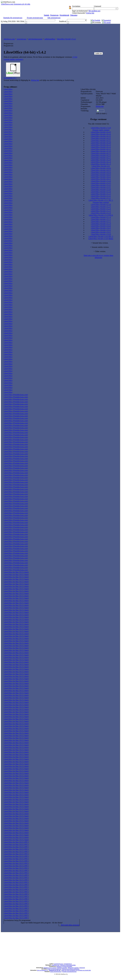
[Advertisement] (60, 30)
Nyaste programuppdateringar (54, 969)
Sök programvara (54, 18)
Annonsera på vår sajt (54, 970)
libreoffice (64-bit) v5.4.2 (66, 39)
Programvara (54, 15)
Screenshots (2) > (10, 78)
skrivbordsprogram (35, 39)
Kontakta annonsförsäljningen (69, 971)
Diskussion (73, 15)
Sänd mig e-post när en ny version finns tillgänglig (98, 256)
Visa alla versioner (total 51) (98, 124)
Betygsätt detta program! (70, 925)
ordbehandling (49, 39)
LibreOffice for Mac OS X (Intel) (16, 572)
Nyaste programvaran (35, 18)
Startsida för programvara (12, 18)
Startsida (46, 15)
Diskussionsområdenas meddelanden (70, 969)
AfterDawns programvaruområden (64, 966)
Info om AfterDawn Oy (42, 970)
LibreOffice (8, 89)
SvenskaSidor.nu (68, 963)
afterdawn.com (9, 39)
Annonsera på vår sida (21, 4)
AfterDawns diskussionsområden (68, 965)
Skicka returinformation (55, 971)
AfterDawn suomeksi (62, 967)
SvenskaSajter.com (58, 963)
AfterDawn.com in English (49, 967)
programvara (21, 39)
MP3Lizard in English (73, 967)
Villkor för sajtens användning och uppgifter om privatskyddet (76, 970)
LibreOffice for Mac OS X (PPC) (16, 842)
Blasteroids (82, 967)
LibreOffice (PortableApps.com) (16, 395)
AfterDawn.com (7, 4)
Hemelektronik (64, 15)
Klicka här (90, 13)
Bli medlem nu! (94, 11)
